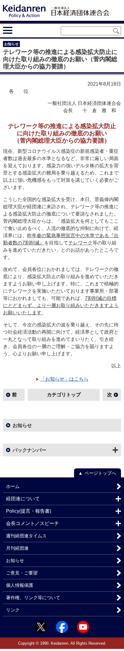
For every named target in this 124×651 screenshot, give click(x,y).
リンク (13, 609)
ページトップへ (100, 473)
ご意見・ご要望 (22, 572)
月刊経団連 (17, 548)
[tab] (19, 30)
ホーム (13, 486)
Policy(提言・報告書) (28, 511)
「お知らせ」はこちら (64, 379)
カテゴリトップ (64, 394)
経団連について (23, 498)
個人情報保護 (19, 585)
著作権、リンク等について (33, 597)
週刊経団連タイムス (26, 535)
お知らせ (22, 425)
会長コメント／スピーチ (32, 523)
